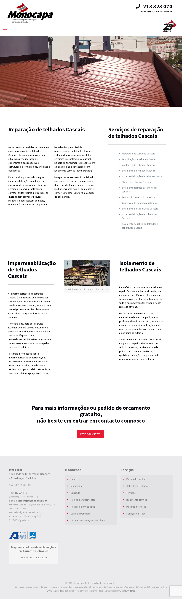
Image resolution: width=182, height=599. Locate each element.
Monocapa (76, 486)
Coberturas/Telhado (137, 486)
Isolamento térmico (136, 499)
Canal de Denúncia (80, 513)
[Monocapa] (30, 13)
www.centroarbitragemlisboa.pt (61, 590)
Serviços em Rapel (136, 513)
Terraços (131, 492)
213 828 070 (157, 6)
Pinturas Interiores (136, 506)
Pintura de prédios (136, 479)
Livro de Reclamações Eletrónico (88, 520)
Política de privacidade (83, 506)
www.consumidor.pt (125, 590)
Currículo (75, 492)
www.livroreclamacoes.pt (33, 557)
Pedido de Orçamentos (83, 499)
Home (74, 479)
